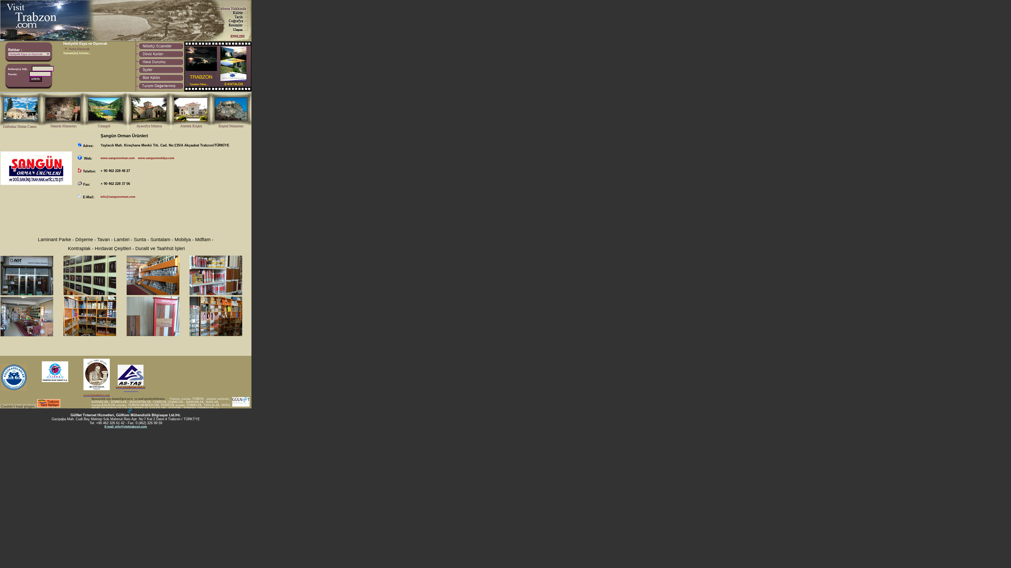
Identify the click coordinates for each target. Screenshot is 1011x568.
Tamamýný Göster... (77, 53)
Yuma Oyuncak (79, 48)
